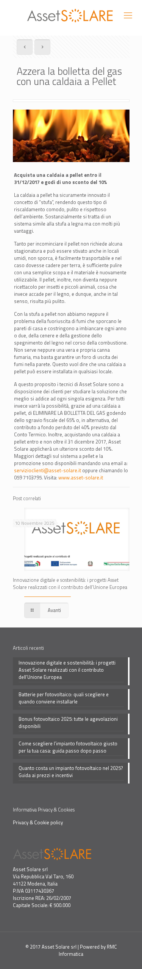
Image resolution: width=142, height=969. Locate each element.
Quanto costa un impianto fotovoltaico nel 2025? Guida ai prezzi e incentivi (71, 772)
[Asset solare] (71, 15)
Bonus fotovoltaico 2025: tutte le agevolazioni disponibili (68, 723)
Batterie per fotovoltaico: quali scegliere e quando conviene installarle (64, 698)
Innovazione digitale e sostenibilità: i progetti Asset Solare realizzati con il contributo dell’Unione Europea (70, 583)
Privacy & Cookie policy (38, 822)
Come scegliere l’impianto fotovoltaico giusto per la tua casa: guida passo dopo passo (68, 747)
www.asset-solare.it (80, 477)
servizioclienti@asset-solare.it (47, 470)
